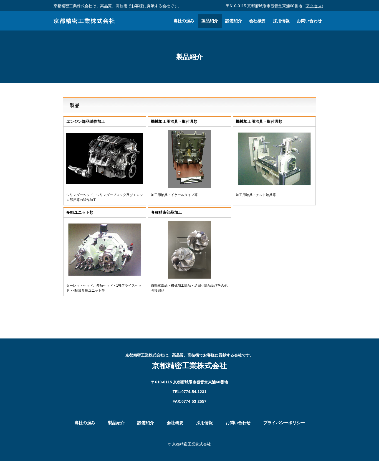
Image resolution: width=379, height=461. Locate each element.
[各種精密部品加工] (189, 277)
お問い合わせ (309, 20)
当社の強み (183, 20)
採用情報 (281, 20)
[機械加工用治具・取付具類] (189, 186)
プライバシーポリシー (284, 422)
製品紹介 (209, 20)
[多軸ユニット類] (104, 277)
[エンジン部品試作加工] (104, 186)
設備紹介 (233, 20)
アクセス (314, 6)
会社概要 (257, 20)
